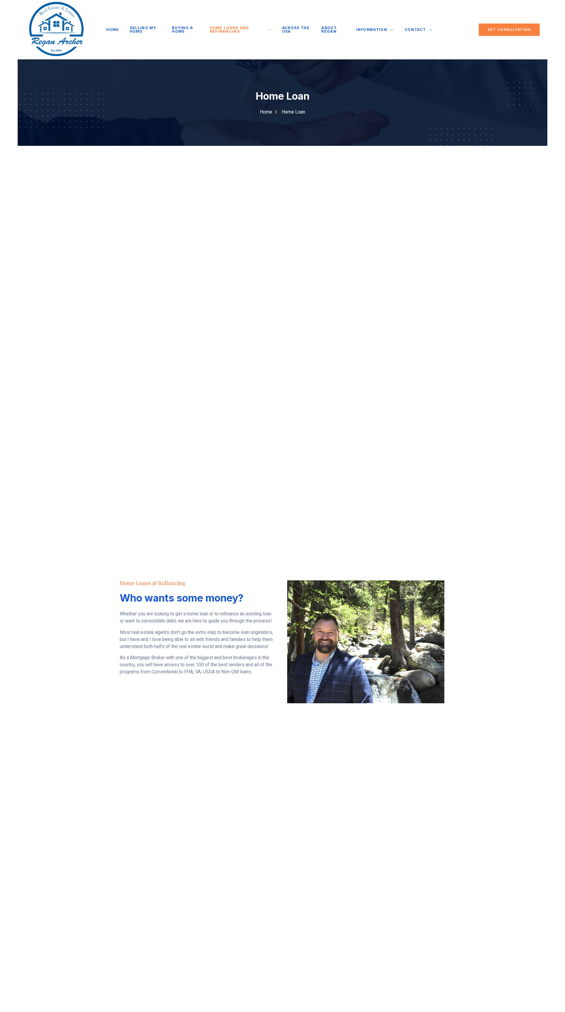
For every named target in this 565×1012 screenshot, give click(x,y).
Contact (415, 29)
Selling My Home (143, 30)
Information (371, 29)
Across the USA (296, 30)
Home (112, 29)
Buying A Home (182, 30)
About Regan (329, 30)
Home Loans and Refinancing (229, 30)
